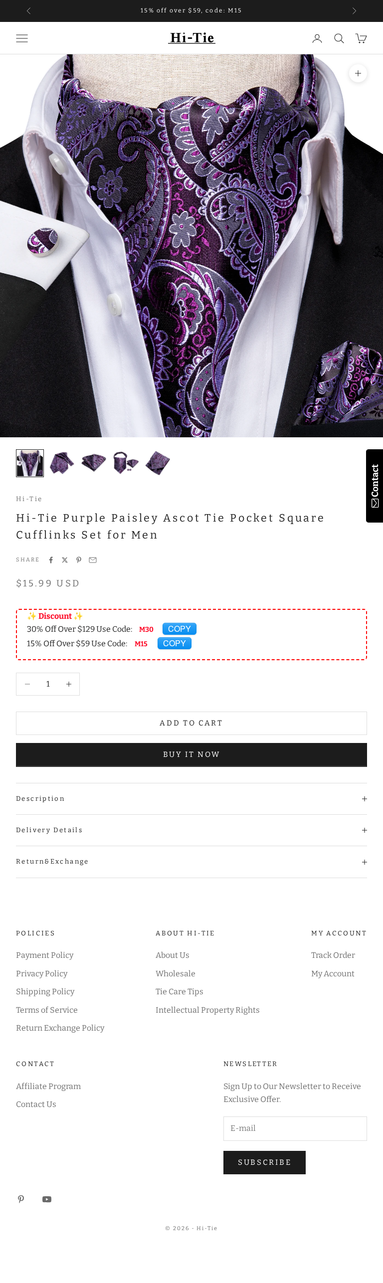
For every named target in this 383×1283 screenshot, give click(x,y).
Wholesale (175, 973)
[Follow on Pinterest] (21, 1199)
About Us (173, 955)
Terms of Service (47, 1010)
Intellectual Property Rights (208, 1010)
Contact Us (36, 1104)
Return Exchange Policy (60, 1028)
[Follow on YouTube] (47, 1199)
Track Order (333, 955)
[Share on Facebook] (51, 560)
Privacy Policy (41, 973)
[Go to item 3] (94, 463)
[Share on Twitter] (65, 560)
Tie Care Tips (179, 991)
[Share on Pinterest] (79, 560)
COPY (179, 628)
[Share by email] (93, 560)
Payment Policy (44, 955)
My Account (333, 973)
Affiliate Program (48, 1086)
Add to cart (191, 723)
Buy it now (191, 754)
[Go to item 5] (158, 463)
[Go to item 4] (126, 463)
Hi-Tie (29, 499)
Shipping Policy (45, 991)
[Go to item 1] (30, 463)
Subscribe (264, 1162)
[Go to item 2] (62, 463)
